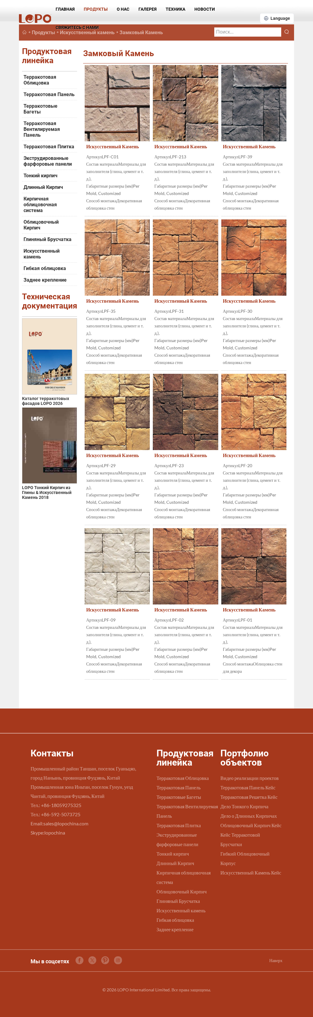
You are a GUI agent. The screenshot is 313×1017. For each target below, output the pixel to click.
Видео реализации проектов (249, 778)
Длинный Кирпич (43, 187)
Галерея (147, 9)
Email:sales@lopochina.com (59, 823)
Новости (204, 9)
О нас (123, 9)
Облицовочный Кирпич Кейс (251, 825)
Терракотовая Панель (49, 94)
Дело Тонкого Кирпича (244, 806)
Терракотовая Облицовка (40, 80)
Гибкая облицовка (45, 268)
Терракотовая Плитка (49, 147)
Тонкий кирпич (40, 176)
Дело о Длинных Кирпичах (248, 816)
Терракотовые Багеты (40, 109)
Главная (65, 9)
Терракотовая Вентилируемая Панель (42, 129)
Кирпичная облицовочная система (40, 204)
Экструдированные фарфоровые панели (48, 161)
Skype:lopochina (48, 832)
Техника (175, 9)
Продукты (96, 9)
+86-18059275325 (61, 805)
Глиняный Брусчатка (48, 239)
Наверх (275, 960)
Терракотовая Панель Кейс (247, 787)
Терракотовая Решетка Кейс (249, 797)
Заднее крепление (45, 280)
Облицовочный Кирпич (41, 225)
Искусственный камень (42, 254)
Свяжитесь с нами (77, 27)
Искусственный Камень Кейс (250, 872)
